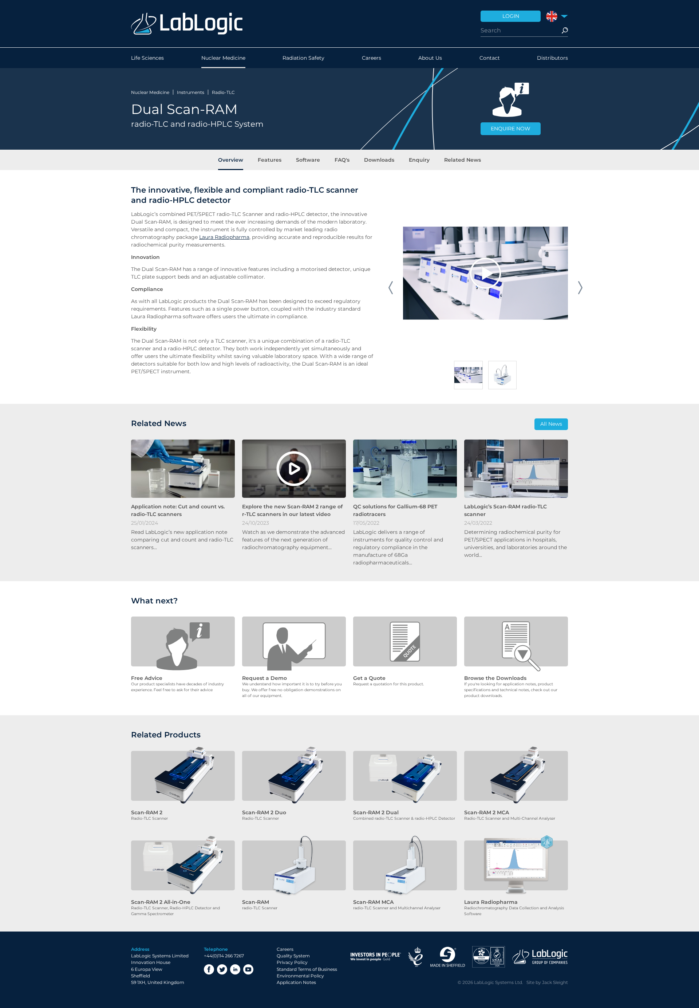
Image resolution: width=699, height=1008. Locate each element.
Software (308, 160)
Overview (230, 160)
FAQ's (342, 160)
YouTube (248, 969)
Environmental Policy (300, 976)
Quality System (293, 955)
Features (269, 160)
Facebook (209, 969)
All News (551, 424)
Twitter (222, 969)
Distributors (552, 58)
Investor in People (375, 957)
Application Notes (296, 982)
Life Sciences (147, 58)
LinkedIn (235, 969)
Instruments (190, 92)
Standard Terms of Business (307, 969)
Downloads (379, 160)
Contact (489, 58)
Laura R (208, 237)
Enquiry (419, 160)
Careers (371, 58)
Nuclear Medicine (223, 58)
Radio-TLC (223, 92)
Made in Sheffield (447, 957)
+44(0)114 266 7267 (224, 955)
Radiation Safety (303, 58)
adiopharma (233, 237)
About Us (430, 58)
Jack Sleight (555, 982)
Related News (462, 160)
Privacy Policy (292, 962)
